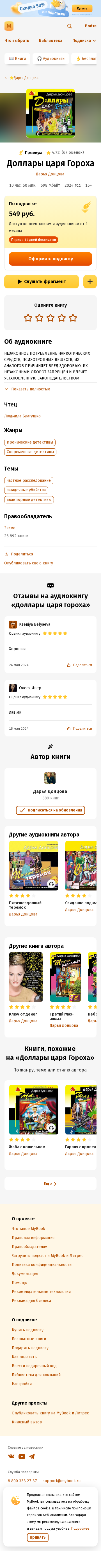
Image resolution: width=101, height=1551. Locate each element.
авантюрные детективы (29, 499)
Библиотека (50, 40)
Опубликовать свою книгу (28, 563)
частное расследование (29, 480)
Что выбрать (16, 40)
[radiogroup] (50, 318)
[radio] (28, 317)
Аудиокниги (54, 58)
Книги (20, 58)
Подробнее (80, 1528)
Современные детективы (30, 451)
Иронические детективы (30, 442)
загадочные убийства (26, 490)
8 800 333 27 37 (22, 1480)
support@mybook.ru (62, 1480)
